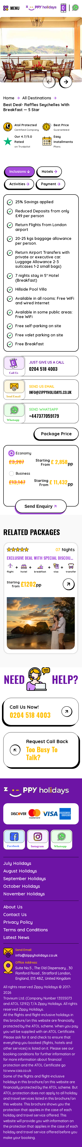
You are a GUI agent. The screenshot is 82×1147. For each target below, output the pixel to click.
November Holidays (24, 893)
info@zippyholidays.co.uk (36, 955)
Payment (48, 184)
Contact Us (15, 914)
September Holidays (24, 878)
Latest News (16, 937)
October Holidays (21, 886)
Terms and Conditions (25, 929)
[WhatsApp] (75, 8)
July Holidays (17, 863)
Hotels (47, 171)
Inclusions (17, 171)
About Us (13, 907)
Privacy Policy (18, 922)
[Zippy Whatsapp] (61, 840)
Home (8, 97)
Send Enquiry (38, 506)
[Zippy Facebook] (14, 840)
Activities (17, 184)
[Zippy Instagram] (38, 840)
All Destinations (36, 97)
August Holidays (20, 871)
